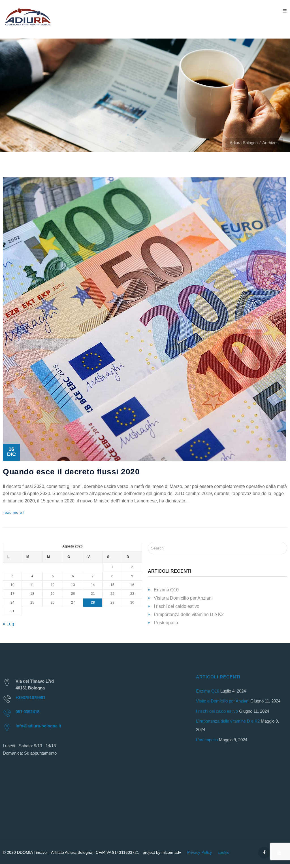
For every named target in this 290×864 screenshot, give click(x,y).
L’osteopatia (166, 622)
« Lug (8, 623)
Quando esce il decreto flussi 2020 (71, 471)
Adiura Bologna (244, 142)
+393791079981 (30, 697)
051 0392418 (27, 711)
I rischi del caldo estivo (176, 606)
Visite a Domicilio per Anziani (183, 598)
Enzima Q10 (166, 589)
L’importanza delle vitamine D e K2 (189, 614)
